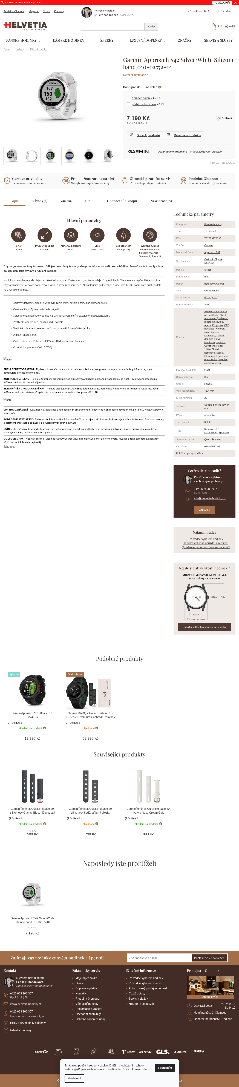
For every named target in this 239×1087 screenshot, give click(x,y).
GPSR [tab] (89, 201)
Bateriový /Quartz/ (214, 283)
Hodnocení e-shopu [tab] (122, 201)
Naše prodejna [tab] (161, 201)
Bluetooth (209, 321)
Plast (207, 369)
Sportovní (209, 262)
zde (144, 1069)
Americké (209, 415)
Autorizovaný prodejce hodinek (148, 988)
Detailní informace (134, 74)
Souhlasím (165, 1067)
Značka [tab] (66, 201)
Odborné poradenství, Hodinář (213, 1018)
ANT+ (223, 315)
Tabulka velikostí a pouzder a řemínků (204, 627)
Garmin (69, 419)
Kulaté (207, 422)
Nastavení (74, 1078)
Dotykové (217, 325)
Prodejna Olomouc (14, 11)
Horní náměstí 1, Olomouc (210, 1012)
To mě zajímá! (222, 3)
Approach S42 (212, 252)
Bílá (206, 276)
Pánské (208, 383)
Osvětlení (209, 345)
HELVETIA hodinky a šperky (28, 1022)
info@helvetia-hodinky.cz (210, 498)
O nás (46, 11)
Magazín (34, 11)
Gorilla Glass (211, 290)
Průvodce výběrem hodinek (206, 539)
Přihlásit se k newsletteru (209, 958)
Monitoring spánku (214, 342)
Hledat (151, 26)
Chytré (218, 259)
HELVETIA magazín (141, 1003)
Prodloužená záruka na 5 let (92, 178)
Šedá (207, 304)
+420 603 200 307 (205, 489)
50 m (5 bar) (211, 297)
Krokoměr (209, 335)
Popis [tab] (14, 201)
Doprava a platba (86, 988)
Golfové (208, 259)
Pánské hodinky (213, 224)
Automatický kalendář (216, 318)
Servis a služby (138, 998)
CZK (207, 11)
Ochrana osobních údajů (91, 1019)
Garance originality (27, 178)
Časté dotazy (137, 993)
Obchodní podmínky (88, 1014)
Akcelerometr (211, 311)
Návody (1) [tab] (40, 201)
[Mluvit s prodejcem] (145, 135)
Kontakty (59, 11)
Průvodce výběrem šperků (145, 983)
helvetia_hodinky (20, 1030)
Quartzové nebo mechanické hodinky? (206, 547)
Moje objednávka (86, 978)
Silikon (208, 269)
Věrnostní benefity (87, 1003)
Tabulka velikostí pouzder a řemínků (205, 543)
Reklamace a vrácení (89, 1008)
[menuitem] (23, 40)
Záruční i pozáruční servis (150, 178)
